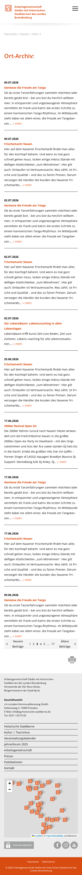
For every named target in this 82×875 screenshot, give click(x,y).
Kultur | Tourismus (17, 732)
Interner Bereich (22, 845)
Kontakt (9, 768)
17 (53, 644)
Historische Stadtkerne (19, 726)
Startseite (10, 34)
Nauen (24, 34)
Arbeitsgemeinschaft (18, 750)
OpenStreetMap (54, 835)
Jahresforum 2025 (16, 744)
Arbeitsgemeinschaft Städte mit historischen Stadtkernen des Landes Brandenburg (44, 869)
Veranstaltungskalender (20, 738)
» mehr (17, 123)
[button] (52, 799)
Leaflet (38, 835)
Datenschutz (48, 861)
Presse (8, 756)
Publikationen (13, 762)
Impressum (33, 861)
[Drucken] (72, 660)
